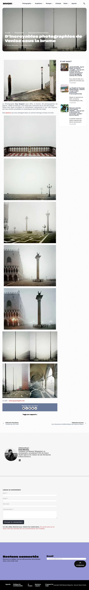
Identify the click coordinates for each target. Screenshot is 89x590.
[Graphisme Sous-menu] (42, 3)
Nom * (5, 493)
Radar (65, 3)
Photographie (26, 3)
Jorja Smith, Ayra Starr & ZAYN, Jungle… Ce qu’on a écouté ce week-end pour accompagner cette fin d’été (76, 71)
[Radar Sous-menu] (68, 3)
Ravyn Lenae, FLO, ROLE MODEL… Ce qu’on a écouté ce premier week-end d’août (76, 111)
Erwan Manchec (24, 449)
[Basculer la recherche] (84, 3)
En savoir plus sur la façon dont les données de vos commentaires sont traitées (28, 527)
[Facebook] (23, 408)
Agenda (74, 3)
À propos (30, 585)
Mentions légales (38, 585)
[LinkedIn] (29, 408)
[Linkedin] (20, 461)
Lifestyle (58, 3)
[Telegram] (36, 408)
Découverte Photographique (38, 32)
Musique (48, 3)
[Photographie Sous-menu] (31, 3)
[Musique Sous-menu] (52, 3)
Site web (6, 504)
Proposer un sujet (49, 585)
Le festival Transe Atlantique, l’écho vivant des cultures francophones (77, 91)
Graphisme (38, 3)
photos (8, 113)
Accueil (7, 32)
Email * (5, 498)
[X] (26, 408)
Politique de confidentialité (18, 585)
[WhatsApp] (32, 408)
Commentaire (8, 509)
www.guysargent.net (17, 401)
